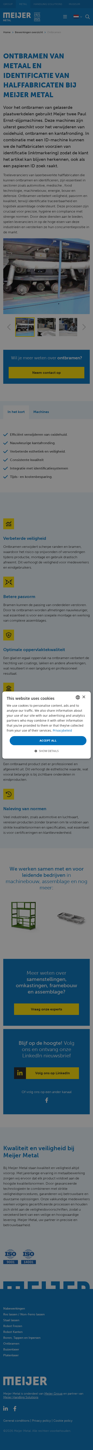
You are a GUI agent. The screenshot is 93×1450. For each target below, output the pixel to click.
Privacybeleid (62, 730)
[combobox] (77, 697)
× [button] (83, 697)
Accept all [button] (48, 740)
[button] (47, 750)
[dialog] (46, 725)
